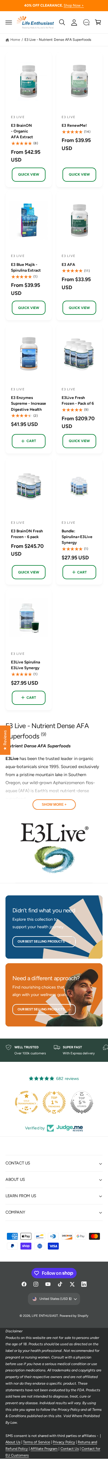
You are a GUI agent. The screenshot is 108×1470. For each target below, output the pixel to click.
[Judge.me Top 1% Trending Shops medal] (54, 1102)
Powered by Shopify (74, 1316)
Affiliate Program (44, 1448)
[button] (9, 22)
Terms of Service (36, 1442)
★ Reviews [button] (4, 740)
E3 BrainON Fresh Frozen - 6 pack (27, 534)
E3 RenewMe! (74, 125)
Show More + (54, 805)
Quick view (28, 174)
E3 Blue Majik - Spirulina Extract (26, 267)
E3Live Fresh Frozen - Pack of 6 (78, 400)
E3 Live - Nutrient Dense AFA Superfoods (57, 39)
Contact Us (69, 1448)
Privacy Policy (64, 1442)
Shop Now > (74, 5)
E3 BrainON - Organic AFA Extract (22, 131)
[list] (54, 1050)
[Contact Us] (86, 22)
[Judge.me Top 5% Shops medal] (81, 1102)
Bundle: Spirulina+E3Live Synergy (77, 537)
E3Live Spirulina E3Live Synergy (25, 665)
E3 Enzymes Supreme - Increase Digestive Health (28, 403)
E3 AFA (68, 264)
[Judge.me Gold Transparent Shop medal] (26, 1102)
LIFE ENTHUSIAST (45, 1316)
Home (15, 39)
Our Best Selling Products (41, 941)
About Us (12, 1442)
